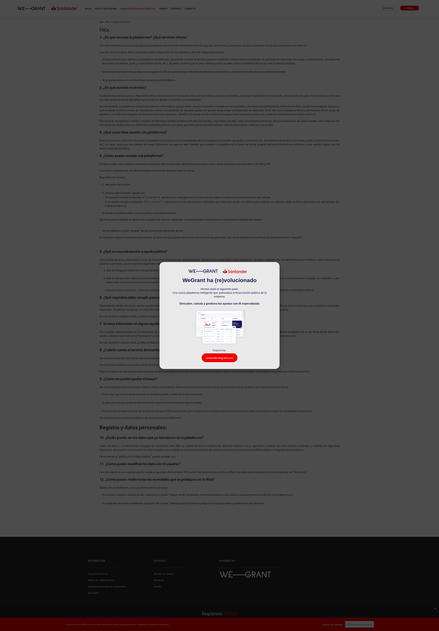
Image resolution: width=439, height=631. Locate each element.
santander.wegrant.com (219, 358)
